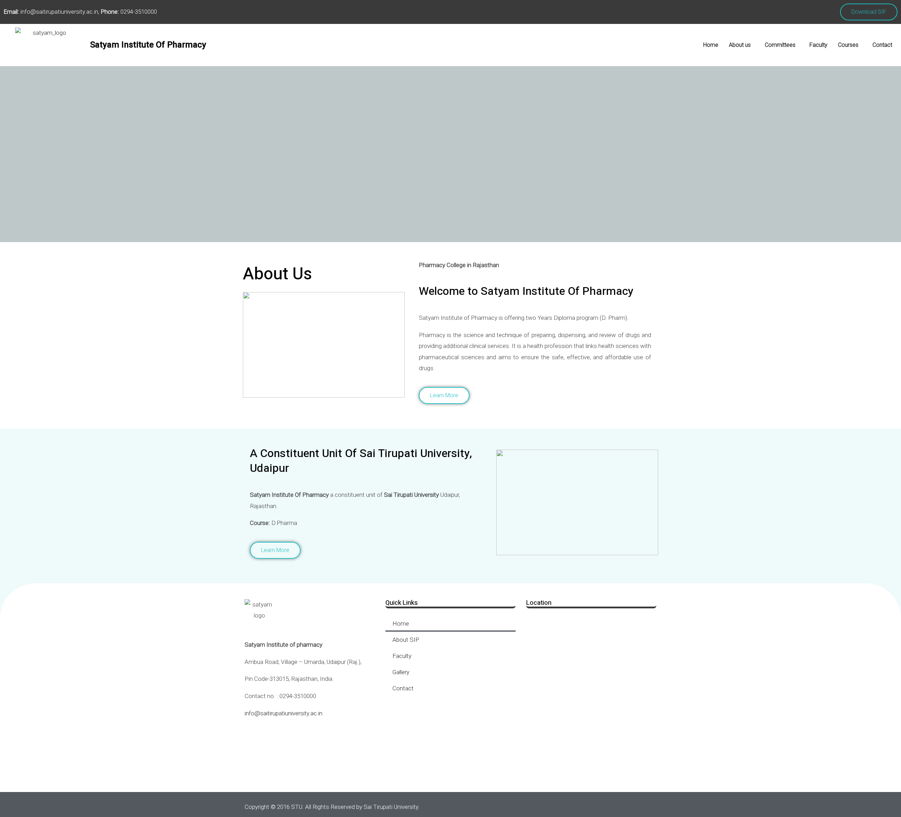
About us (740, 45)
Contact (882, 45)
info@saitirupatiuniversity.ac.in (283, 713)
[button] (742, 45)
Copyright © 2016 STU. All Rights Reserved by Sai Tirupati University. (332, 806)
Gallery (400, 672)
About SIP (405, 639)
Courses (848, 45)
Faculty (818, 45)
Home (710, 45)
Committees (780, 45)
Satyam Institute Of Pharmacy (148, 45)
